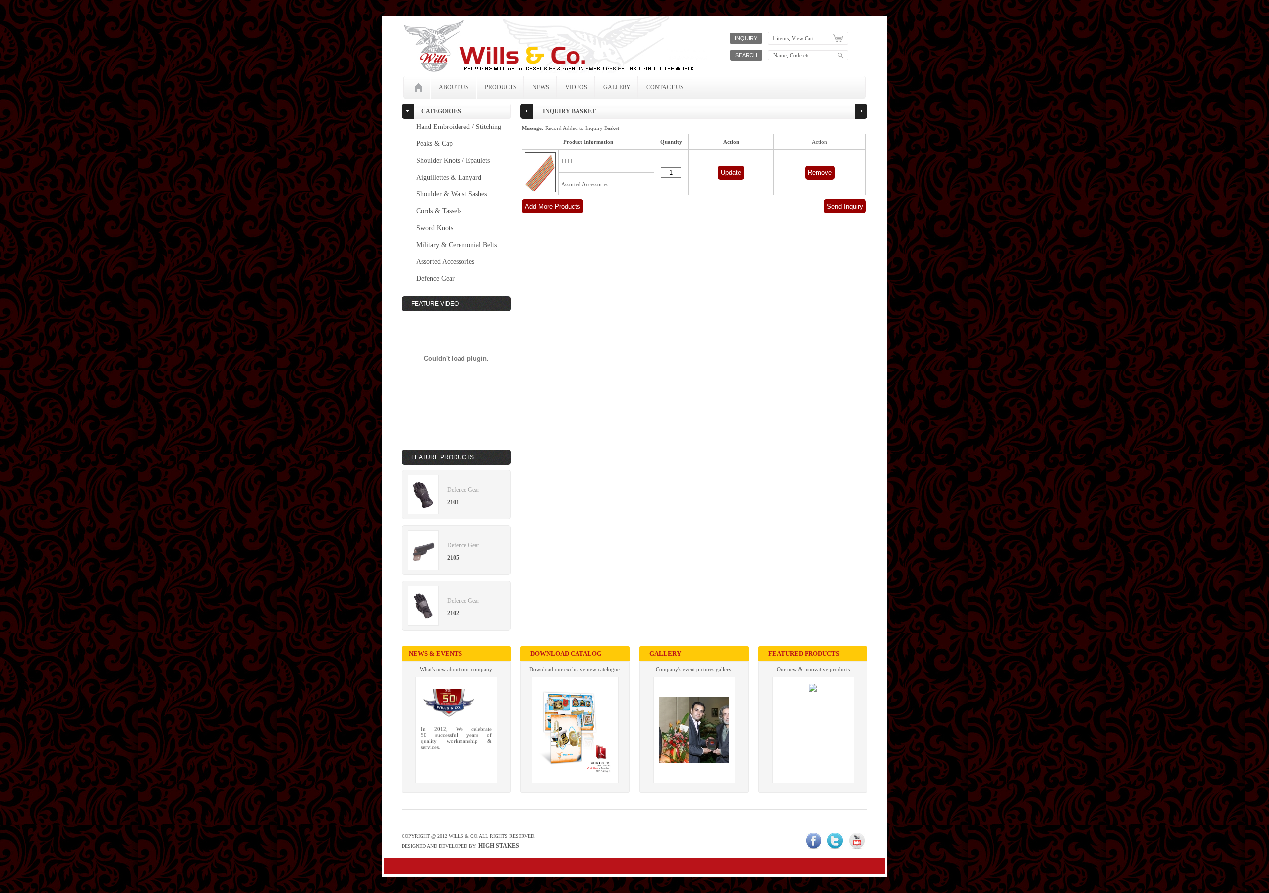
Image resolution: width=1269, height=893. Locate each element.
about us (454, 87)
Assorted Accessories (445, 261)
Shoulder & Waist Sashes (451, 194)
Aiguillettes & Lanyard (448, 177)
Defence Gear (435, 278)
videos (576, 87)
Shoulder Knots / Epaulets (453, 160)
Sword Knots (434, 228)
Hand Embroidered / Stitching (458, 126)
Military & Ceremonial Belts (456, 245)
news (540, 87)
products (501, 87)
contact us (665, 87)
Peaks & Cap (434, 143)
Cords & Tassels (438, 211)
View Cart (803, 38)
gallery (617, 87)
